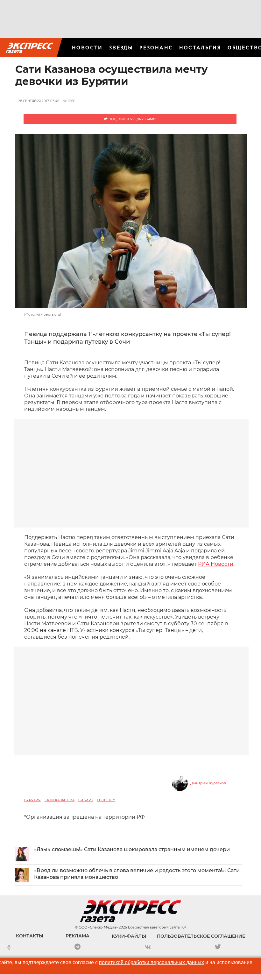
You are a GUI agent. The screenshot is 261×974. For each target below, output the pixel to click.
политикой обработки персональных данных (151, 962)
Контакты (29, 936)
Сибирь (85, 800)
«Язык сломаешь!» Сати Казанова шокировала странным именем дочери (132, 849)
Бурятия (32, 800)
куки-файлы (129, 936)
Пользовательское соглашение (201, 936)
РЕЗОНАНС (156, 48)
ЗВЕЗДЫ (121, 48)
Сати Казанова (59, 800)
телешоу (106, 800)
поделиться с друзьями (132, 119)
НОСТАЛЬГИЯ (200, 48)
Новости (87, 48)
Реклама (77, 936)
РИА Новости (215, 564)
